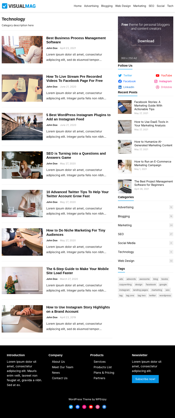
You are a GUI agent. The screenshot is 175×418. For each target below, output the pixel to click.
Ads (121, 279)
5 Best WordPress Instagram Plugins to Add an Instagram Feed (78, 117)
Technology (126, 252)
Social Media (127, 243)
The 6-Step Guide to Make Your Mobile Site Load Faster (77, 271)
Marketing (125, 225)
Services (100, 361)
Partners (99, 378)
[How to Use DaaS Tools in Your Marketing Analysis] (125, 127)
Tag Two (142, 295)
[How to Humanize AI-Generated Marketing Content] (125, 147)
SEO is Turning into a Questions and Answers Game (76, 155)
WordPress (165, 295)
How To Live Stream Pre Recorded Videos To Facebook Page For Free (74, 78)
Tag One (130, 295)
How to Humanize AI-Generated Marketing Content (153, 143)
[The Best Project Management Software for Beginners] (125, 187)
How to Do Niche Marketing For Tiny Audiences (75, 232)
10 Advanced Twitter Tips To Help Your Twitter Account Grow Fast (77, 194)
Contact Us (60, 378)
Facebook (151, 284)
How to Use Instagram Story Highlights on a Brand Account (78, 309)
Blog (155, 279)
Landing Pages (140, 290)
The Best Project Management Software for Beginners (153, 183)
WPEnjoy (101, 399)
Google (163, 284)
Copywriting (125, 284)
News (56, 372)
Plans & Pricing (104, 372)
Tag (121, 295)
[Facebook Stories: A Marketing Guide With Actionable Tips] (125, 107)
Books (164, 279)
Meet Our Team (62, 367)
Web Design (126, 261)
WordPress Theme (80, 399)
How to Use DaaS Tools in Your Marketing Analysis (151, 123)
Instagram (124, 290)
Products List (103, 367)
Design (138, 284)
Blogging (124, 216)
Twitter (152, 295)
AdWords (131, 279)
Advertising (125, 207)
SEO (121, 234)
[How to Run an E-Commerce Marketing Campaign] (125, 167)
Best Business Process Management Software (76, 40)
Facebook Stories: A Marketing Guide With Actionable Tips (148, 105)
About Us (58, 361)
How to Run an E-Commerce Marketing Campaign (152, 163)
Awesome (144, 279)
